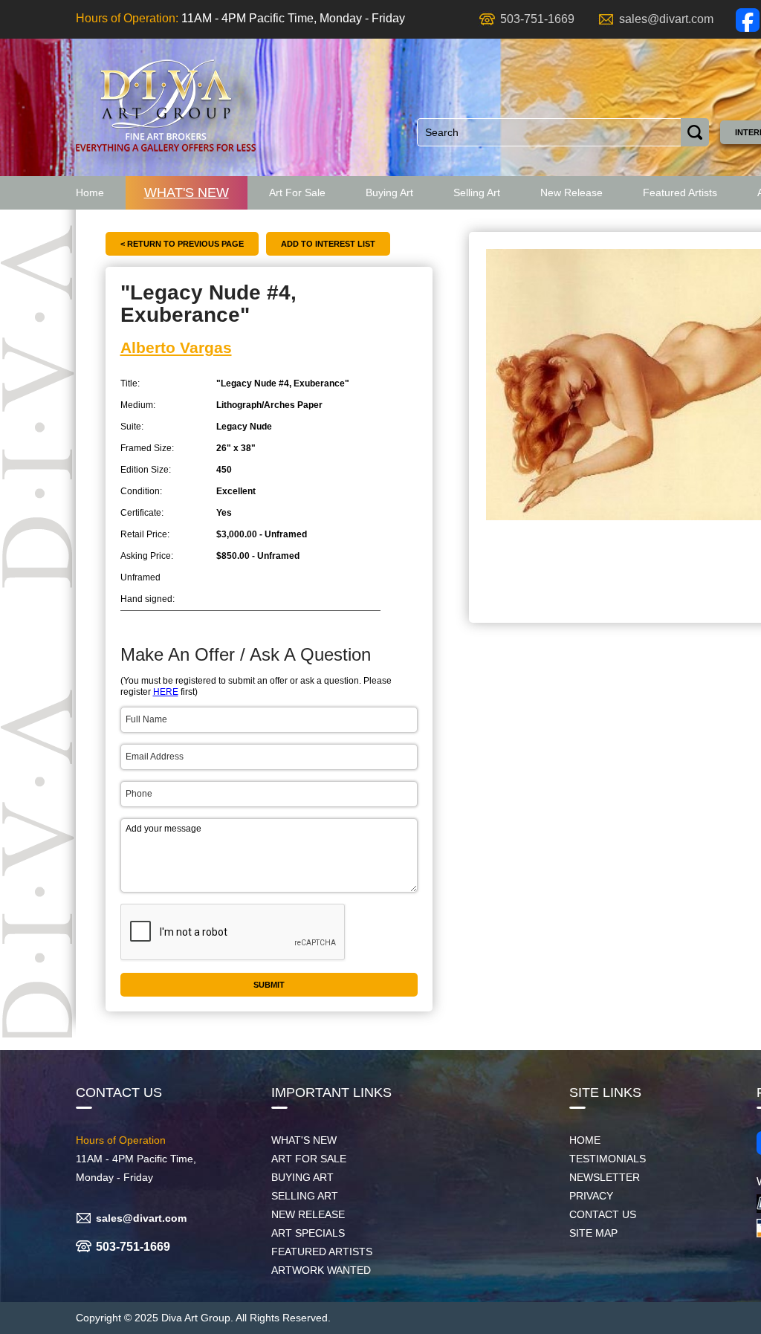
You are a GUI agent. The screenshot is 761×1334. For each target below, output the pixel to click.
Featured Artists (680, 192)
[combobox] (549, 132)
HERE (165, 692)
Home (90, 192)
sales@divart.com (666, 19)
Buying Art (389, 192)
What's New (186, 192)
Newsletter (604, 1177)
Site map (593, 1233)
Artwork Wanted (321, 1270)
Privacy (591, 1196)
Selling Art (476, 192)
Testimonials (607, 1159)
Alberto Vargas (176, 347)
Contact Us (602, 1214)
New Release (571, 192)
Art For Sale (297, 192)
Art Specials (308, 1233)
